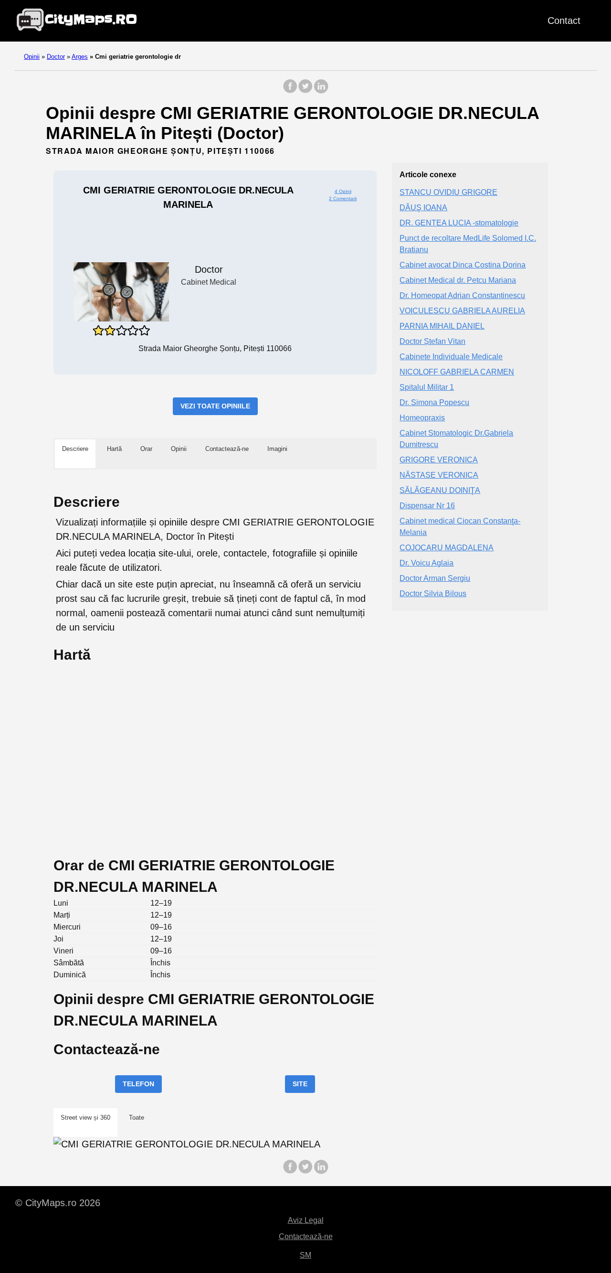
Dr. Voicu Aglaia (426, 563)
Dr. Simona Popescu (434, 403)
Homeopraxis (422, 418)
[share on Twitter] (305, 91)
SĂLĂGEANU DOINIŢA (440, 491)
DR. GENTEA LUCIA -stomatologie (459, 223)
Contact (564, 20)
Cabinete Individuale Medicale (451, 357)
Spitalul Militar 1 (427, 388)
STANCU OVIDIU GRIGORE (448, 193)
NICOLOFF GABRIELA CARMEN (457, 372)
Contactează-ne (306, 1236)
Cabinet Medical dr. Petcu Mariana (458, 281)
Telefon (138, 1084)
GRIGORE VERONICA (439, 460)
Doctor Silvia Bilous (433, 594)
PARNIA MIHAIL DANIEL (442, 326)
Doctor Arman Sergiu (435, 579)
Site (300, 1084)
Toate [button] (136, 1117)
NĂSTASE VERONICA (439, 475)
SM (305, 1255)
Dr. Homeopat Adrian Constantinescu (462, 296)
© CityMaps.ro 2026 (57, 1203)
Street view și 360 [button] (85, 1117)
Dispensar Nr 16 (427, 506)
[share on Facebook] (290, 91)
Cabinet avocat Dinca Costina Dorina (463, 265)
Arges (80, 56)
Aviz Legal (306, 1220)
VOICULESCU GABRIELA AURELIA (462, 311)
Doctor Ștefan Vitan (432, 342)
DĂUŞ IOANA (423, 208)
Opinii (32, 56)
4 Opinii (343, 191)
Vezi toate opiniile (215, 406)
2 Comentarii (343, 198)
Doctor (56, 56)
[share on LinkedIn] (320, 91)
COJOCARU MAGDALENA (447, 548)
